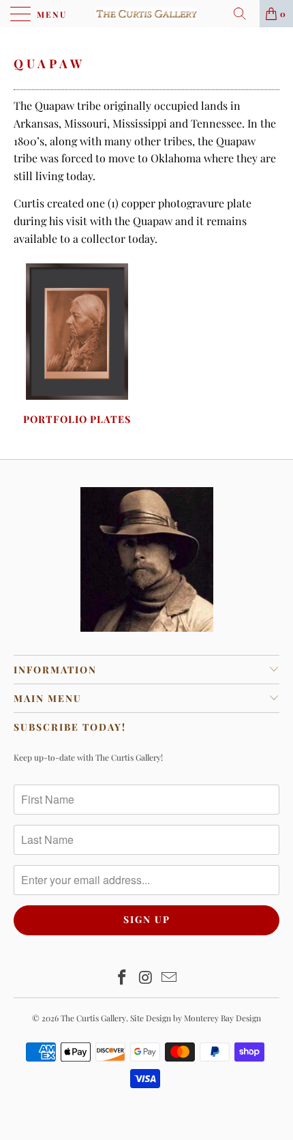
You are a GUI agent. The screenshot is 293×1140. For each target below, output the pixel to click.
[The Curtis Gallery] (147, 13)
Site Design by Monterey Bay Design (195, 1017)
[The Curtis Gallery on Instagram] (146, 978)
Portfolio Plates (77, 345)
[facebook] (122, 978)
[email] (169, 978)
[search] (244, 14)
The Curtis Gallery (93, 1017)
